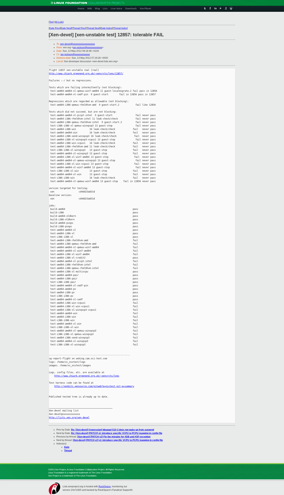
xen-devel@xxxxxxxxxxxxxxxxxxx (77, 44)
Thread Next (93, 28)
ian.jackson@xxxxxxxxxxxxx (87, 47)
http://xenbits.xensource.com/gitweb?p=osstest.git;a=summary (94, 386)
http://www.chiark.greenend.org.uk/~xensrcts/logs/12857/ (86, 73)
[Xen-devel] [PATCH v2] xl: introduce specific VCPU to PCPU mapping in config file (118, 440)
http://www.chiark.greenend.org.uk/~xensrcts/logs (86, 376)
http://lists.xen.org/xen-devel (69, 417)
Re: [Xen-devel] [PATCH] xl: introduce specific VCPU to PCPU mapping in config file (116, 433)
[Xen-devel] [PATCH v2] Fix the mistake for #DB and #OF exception (114, 436)
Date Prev (54, 28)
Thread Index (120, 28)
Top (51, 22)
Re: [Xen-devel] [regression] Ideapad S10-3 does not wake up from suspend (112, 429)
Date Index (106, 28)
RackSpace (105, 486)
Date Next (66, 28)
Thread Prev (78, 28)
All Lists (59, 22)
